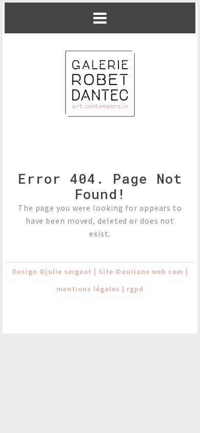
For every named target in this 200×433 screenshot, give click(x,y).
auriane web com (153, 271)
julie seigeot (69, 271)
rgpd (135, 288)
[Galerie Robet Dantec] (100, 84)
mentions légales (88, 288)
